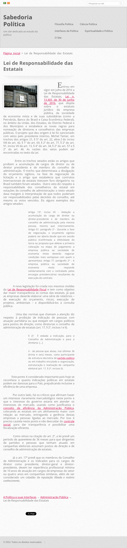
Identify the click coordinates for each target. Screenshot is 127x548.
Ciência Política (88, 24)
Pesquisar (121, 3)
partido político (65, 358)
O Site (58, 37)
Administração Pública (54, 497)
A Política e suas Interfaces (19, 497)
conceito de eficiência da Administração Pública (38, 408)
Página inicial (11, 53)
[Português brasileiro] (4, 3)
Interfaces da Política (66, 30)
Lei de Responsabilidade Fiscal (27, 289)
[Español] (8, 3)
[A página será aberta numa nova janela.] (20, 107)
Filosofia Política (64, 24)
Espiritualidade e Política (99, 30)
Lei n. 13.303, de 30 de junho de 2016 (59, 100)
